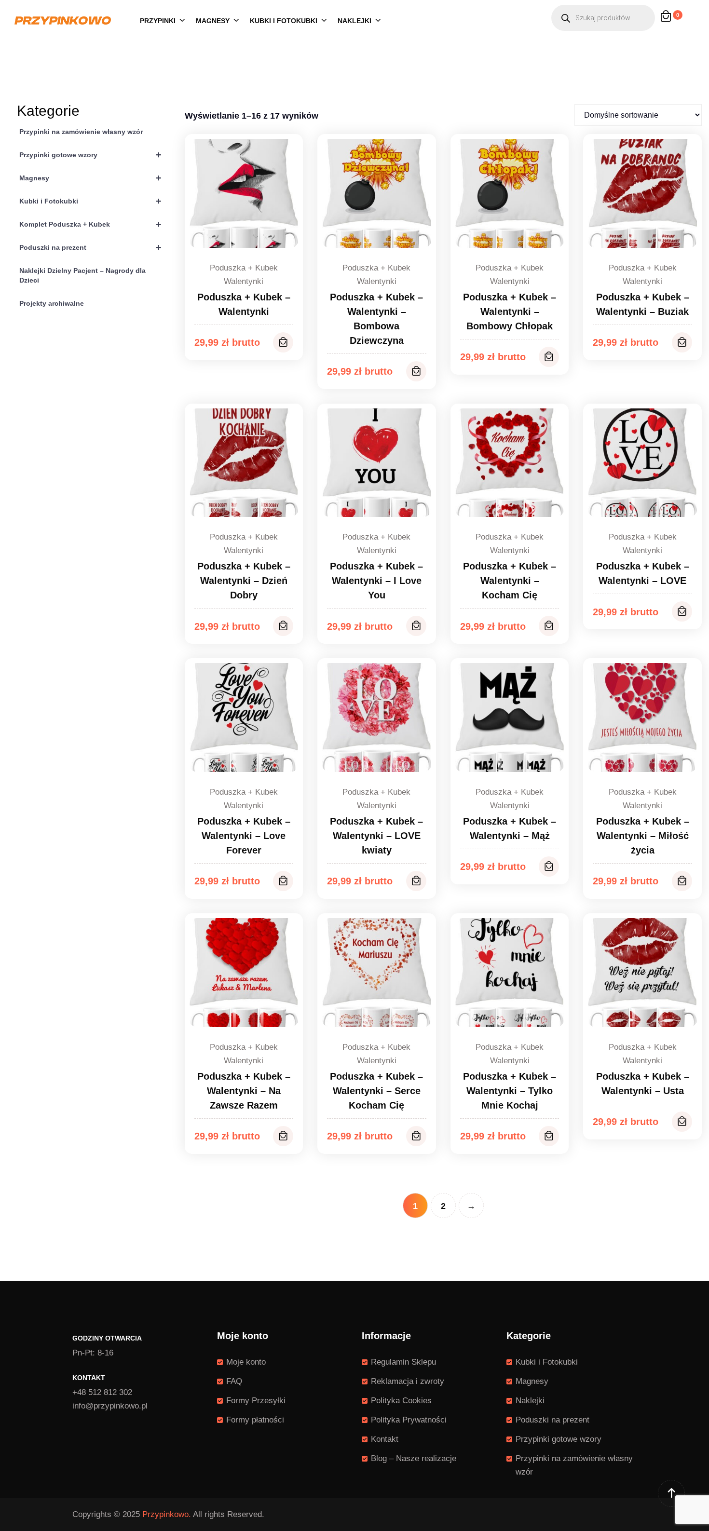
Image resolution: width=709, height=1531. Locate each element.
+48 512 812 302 (102, 1392)
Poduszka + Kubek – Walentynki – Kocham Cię (509, 580)
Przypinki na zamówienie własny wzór (81, 131)
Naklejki (354, 21)
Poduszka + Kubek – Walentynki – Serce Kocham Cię (376, 1091)
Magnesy (213, 21)
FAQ (234, 1381)
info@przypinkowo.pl (110, 1405)
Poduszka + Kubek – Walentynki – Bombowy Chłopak (509, 311)
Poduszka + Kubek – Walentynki (243, 304)
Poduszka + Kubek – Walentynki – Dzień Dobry (243, 580)
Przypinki (158, 21)
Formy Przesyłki (256, 1400)
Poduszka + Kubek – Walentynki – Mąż (509, 828)
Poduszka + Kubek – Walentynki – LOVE (642, 573)
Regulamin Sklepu (403, 1362)
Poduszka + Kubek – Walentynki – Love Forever (243, 835)
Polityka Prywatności (409, 1419)
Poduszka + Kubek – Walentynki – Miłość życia (642, 835)
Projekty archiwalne (51, 303)
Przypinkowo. (166, 1514)
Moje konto (246, 1362)
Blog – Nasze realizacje (413, 1458)
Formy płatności (255, 1419)
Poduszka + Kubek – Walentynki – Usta (642, 1083)
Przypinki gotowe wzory (90, 154)
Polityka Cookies (401, 1400)
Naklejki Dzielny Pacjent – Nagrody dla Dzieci (82, 275)
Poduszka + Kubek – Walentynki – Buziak (642, 304)
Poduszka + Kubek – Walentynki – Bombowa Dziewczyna (376, 319)
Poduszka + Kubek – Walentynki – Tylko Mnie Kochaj (509, 1091)
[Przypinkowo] (62, 20)
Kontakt (384, 1439)
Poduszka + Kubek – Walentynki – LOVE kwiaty (376, 835)
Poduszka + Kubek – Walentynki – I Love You (376, 580)
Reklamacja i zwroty (407, 1381)
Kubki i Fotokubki (283, 21)
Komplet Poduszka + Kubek (90, 224)
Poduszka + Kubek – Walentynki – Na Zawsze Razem (243, 1091)
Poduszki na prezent (90, 247)
